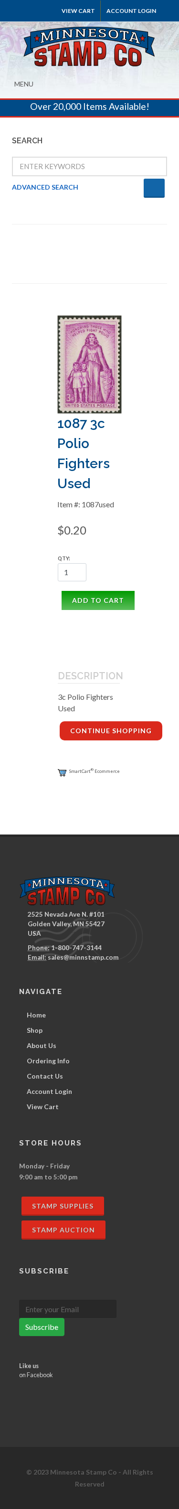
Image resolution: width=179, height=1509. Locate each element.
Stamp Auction (63, 1230)
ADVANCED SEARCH (45, 187)
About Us (41, 1045)
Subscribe (41, 1326)
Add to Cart (98, 600)
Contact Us (45, 1076)
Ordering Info (48, 1061)
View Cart (78, 10)
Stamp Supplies (63, 1206)
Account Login (49, 1091)
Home (36, 1015)
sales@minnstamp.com (83, 957)
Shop (34, 1030)
